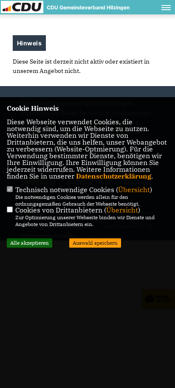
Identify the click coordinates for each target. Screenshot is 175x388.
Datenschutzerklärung (113, 176)
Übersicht (134, 189)
